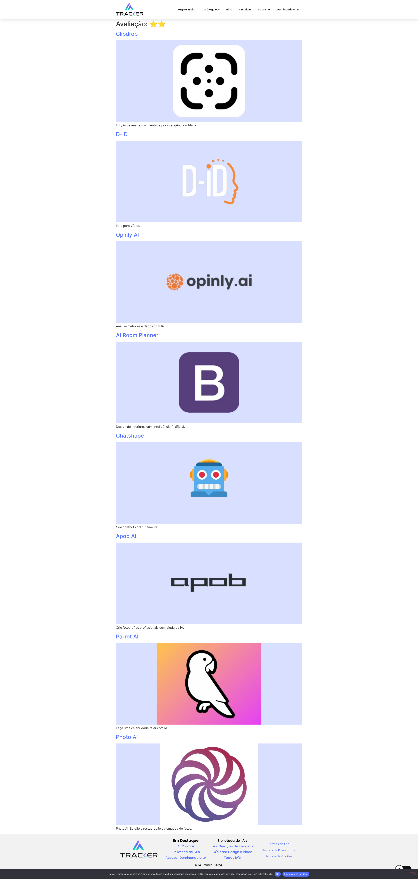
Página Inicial (186, 9)
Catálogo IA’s (211, 9)
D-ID (122, 134)
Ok (277, 874)
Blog (229, 9)
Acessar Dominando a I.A (185, 857)
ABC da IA (245, 9)
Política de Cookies (278, 856)
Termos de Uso (278, 844)
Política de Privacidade (278, 850)
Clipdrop (127, 33)
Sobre (262, 9)
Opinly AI (127, 234)
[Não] (413, 873)
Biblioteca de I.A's (186, 852)
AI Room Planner (137, 335)
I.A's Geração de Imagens (232, 846)
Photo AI (127, 737)
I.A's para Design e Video (232, 852)
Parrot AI (127, 636)
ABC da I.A (185, 846)
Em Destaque (186, 840)
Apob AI (126, 536)
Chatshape (130, 435)
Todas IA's (232, 857)
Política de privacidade (296, 874)
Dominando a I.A (288, 9)
